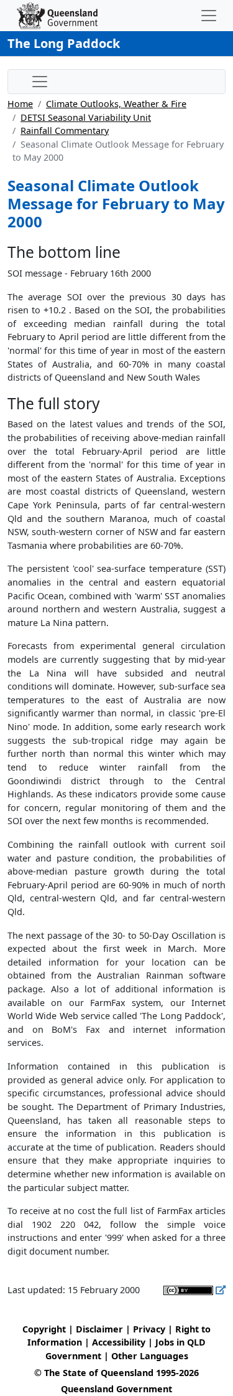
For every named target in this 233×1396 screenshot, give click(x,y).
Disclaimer (99, 1329)
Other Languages (149, 1356)
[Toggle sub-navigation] (40, 81)
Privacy (149, 1329)
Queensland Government (116, 1389)
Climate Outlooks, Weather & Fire (116, 104)
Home (20, 104)
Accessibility (118, 1342)
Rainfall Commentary (65, 130)
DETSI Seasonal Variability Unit (86, 117)
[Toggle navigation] (209, 15)
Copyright (44, 1329)
